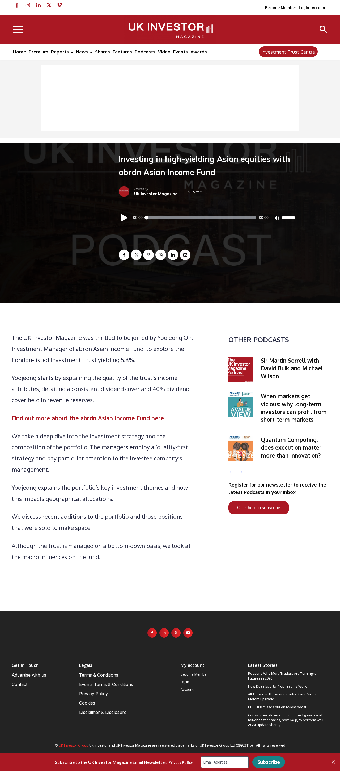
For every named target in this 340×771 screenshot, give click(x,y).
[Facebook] (17, 5)
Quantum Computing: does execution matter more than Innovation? (291, 447)
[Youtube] (188, 633)
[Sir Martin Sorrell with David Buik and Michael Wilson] (240, 369)
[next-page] (240, 472)
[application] (207, 217)
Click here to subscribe (258, 507)
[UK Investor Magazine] (126, 191)
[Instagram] (27, 5)
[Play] (124, 217)
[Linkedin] (38, 5)
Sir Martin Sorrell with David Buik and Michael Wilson (292, 368)
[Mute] (277, 218)
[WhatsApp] (160, 255)
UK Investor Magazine (155, 194)
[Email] (185, 255)
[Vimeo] (59, 5)
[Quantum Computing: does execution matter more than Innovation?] (240, 448)
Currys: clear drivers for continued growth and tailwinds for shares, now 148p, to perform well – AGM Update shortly (287, 720)
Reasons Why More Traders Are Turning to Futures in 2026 (282, 676)
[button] (323, 30)
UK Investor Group (73, 745)
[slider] (288, 217)
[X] (49, 5)
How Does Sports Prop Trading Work (277, 686)
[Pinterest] (148, 255)
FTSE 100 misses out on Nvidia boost (277, 707)
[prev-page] (231, 472)
